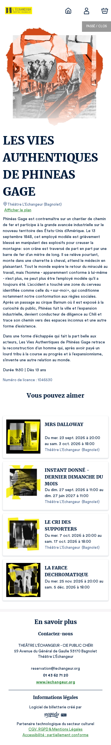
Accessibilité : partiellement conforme (55, 735)
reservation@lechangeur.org (55, 668)
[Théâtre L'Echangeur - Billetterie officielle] (68, 10)
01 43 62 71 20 (55, 675)
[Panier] (104, 10)
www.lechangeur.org (55, 682)
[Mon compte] (86, 10)
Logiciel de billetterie (47, 707)
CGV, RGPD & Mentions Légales (55, 729)
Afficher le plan (17, 210)
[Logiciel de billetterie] (55, 715)
